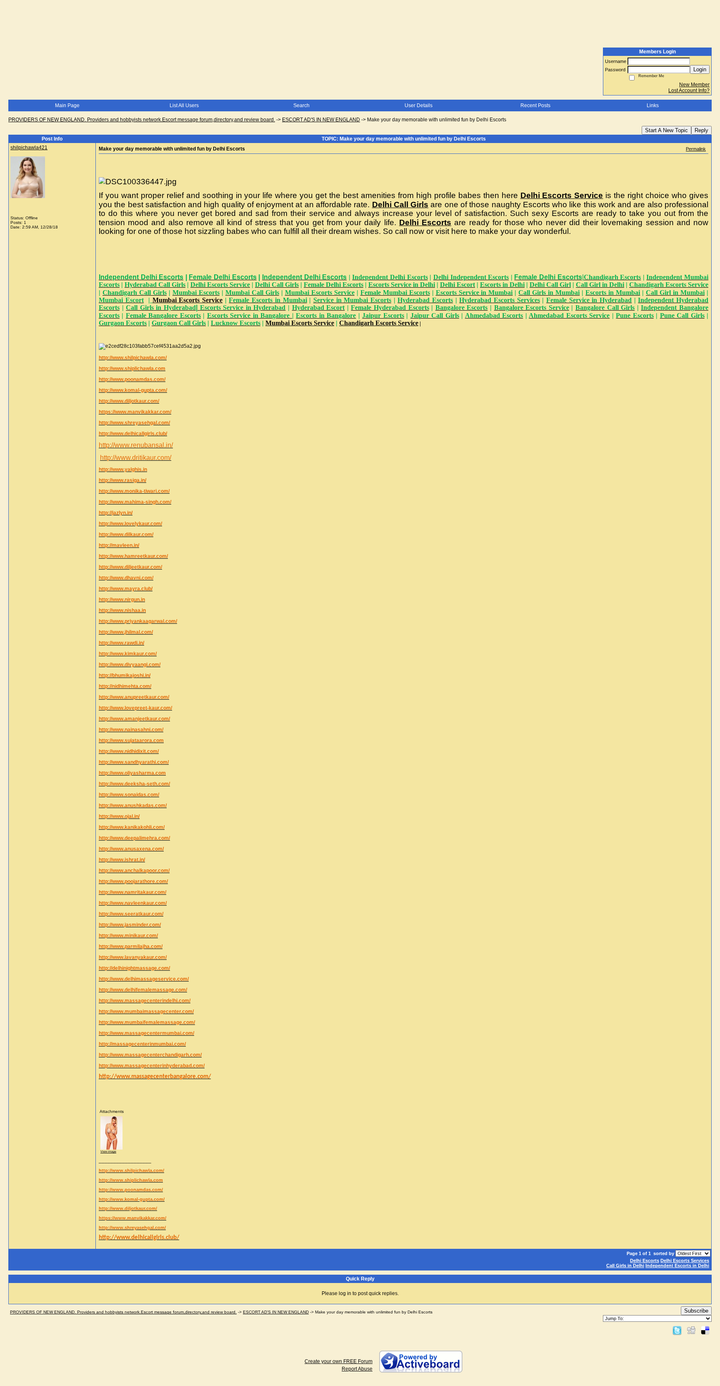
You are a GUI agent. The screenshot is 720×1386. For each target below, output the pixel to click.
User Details (418, 105)
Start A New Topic (666, 130)
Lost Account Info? (689, 90)
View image (108, 1151)
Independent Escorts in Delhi (677, 1265)
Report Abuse (357, 1369)
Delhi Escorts (644, 1260)
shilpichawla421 (29, 148)
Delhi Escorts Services (684, 1260)
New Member (694, 85)
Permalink (696, 148)
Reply (701, 130)
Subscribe (696, 1311)
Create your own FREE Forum (338, 1361)
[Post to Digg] (691, 1330)
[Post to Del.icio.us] (705, 1330)
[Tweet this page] (677, 1330)
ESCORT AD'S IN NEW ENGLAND (321, 120)
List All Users (184, 105)
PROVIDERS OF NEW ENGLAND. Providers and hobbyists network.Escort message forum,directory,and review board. (141, 120)
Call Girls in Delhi (625, 1265)
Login (699, 69)
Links (653, 105)
